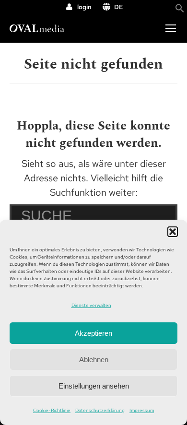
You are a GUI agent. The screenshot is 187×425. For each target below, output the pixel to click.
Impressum (141, 410)
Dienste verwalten (91, 305)
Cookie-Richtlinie (51, 410)
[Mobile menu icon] (170, 28)
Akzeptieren (93, 333)
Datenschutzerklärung (100, 410)
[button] (172, 231)
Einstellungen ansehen (93, 386)
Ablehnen (93, 359)
